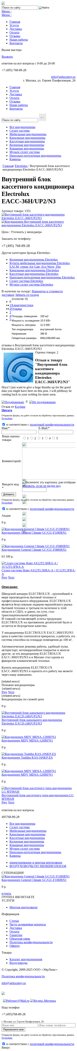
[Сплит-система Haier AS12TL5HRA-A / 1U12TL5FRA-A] (38, 566)
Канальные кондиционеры (27, 137)
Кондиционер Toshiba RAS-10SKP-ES (27, 757)
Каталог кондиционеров (25, 959)
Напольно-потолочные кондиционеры (35, 155)
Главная (14, 21)
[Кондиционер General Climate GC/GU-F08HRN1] (36, 546)
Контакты (16, 43)
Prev (4, 577)
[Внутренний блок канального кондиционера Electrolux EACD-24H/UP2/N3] (38, 716)
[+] (13, 401)
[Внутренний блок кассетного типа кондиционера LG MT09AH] (38, 791)
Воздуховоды (18, 963)
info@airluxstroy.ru (63, 77)
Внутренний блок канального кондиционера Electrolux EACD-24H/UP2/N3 (32, 721)
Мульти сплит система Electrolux (31, 284)
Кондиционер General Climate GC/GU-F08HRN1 (34, 549)
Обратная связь (19, 938)
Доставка (15, 29)
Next (11, 577)
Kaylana (20, 406)
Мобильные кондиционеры (27, 134)
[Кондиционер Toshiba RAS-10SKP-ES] (29, 754)
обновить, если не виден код (41, 486)
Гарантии (15, 935)
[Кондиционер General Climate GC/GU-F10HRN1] (36, 529)
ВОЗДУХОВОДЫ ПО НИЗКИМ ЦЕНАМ (37, 866)
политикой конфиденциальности (52, 424)
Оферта (14, 945)
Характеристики (22, 305)
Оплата (14, 32)
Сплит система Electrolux (26, 281)
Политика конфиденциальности (31, 942)
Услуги (14, 25)
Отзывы (14, 36)
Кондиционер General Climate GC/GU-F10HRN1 (34, 532)
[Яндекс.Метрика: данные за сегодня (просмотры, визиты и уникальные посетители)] (43, 1001)
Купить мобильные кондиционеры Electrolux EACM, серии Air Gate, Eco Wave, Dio (39, 264)
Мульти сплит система (24, 152)
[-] (42, 401)
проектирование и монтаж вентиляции (35, 862)
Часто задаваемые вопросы (27, 924)
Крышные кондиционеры (26, 148)
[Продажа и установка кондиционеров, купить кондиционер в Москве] (3, 3)
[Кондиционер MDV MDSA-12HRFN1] (29, 737)
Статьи (14, 920)
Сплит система (19, 130)
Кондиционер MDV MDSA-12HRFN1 (27, 740)
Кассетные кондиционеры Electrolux (33, 273)
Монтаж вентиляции (23, 907)
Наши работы (18, 39)
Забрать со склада (27, 295)
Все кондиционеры (22, 127)
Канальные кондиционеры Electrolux (34, 270)
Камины (15, 159)
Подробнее (7, 418)
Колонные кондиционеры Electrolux (33, 259)
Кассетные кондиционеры (27, 141)
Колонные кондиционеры (26, 145)
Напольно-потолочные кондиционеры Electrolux (42, 277)
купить (6, 893)
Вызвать (7, 56)
